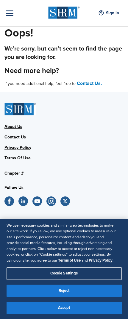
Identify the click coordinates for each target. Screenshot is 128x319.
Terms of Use (69, 260)
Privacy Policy (101, 260)
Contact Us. (89, 83)
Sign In (112, 13)
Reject (64, 290)
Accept (64, 307)
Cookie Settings (64, 273)
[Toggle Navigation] (25, 13)
